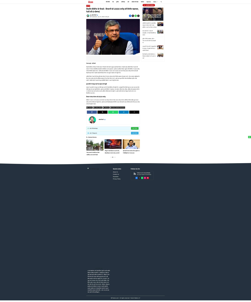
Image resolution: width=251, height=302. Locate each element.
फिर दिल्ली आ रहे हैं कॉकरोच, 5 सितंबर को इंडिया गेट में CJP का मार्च (149, 56)
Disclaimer (116, 176)
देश (113, 1)
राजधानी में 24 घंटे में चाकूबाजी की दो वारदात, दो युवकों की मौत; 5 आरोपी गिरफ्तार (149, 48)
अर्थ (128, 1)
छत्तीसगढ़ (123, 1)
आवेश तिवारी (94, 15)
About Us (115, 172)
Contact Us (116, 174)
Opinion (149, 1)
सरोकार (142, 1)
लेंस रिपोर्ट (108, 1)
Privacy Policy (117, 179)
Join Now (134, 128)
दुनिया (117, 1)
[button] (161, 2)
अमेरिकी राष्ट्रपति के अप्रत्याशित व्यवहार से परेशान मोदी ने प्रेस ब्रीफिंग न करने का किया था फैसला (150, 25)
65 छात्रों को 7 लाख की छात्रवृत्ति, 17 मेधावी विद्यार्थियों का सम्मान (149, 33)
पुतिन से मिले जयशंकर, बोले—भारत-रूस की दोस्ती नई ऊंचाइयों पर (149, 40)
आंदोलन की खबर (135, 1)
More (154, 1)
